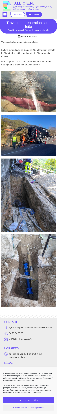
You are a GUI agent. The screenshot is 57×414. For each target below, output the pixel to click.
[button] (5, 14)
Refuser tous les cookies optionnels (28, 407)
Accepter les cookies (28, 400)
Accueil (21, 30)
